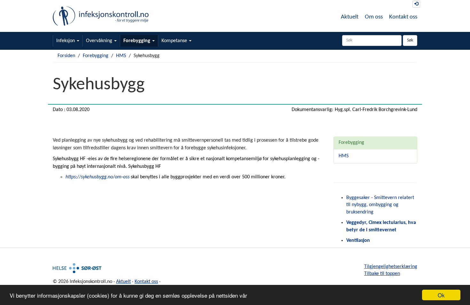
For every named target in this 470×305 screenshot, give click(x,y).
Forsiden (66, 55)
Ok (441, 295)
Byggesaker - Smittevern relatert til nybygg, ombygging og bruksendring (380, 205)
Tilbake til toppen (382, 273)
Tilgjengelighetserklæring (390, 266)
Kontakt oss (403, 17)
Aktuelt (349, 17)
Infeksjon (66, 40)
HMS (121, 55)
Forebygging (137, 40)
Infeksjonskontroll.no (101, 16)
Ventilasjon (358, 240)
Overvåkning (100, 40)
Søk (410, 40)
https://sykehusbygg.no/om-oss (97, 177)
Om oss (374, 17)
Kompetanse (174, 40)
